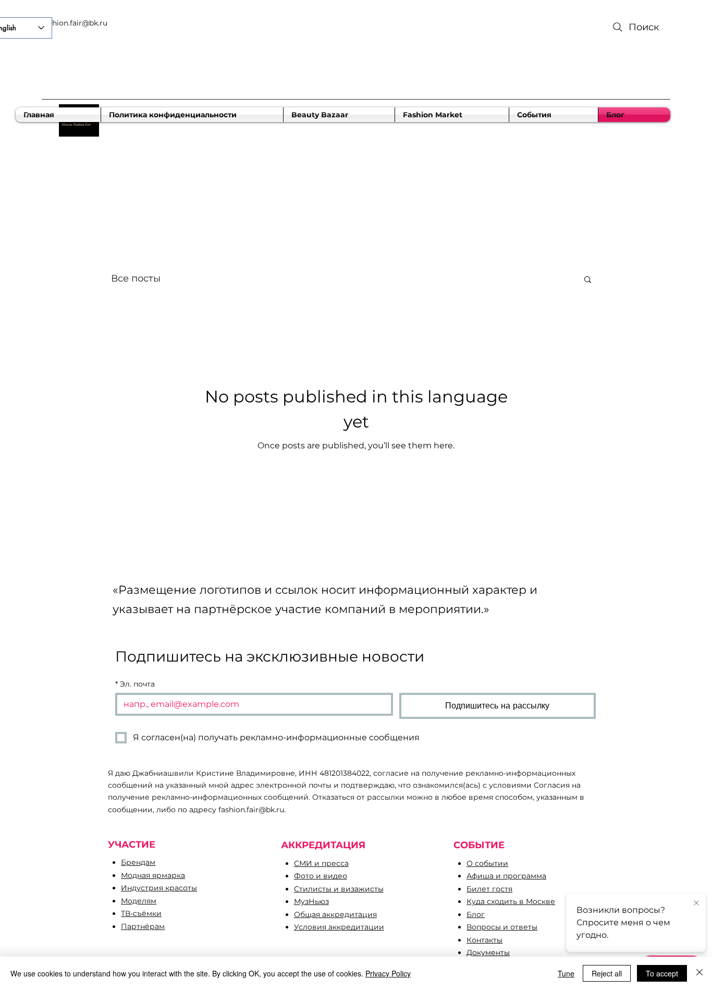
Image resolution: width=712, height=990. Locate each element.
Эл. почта (135, 684)
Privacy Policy (388, 973)
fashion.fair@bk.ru (74, 23)
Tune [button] (566, 973)
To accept (662, 973)
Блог (476, 914)
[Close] (699, 973)
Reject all (607, 973)
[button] (588, 280)
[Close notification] (696, 903)
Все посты (136, 278)
